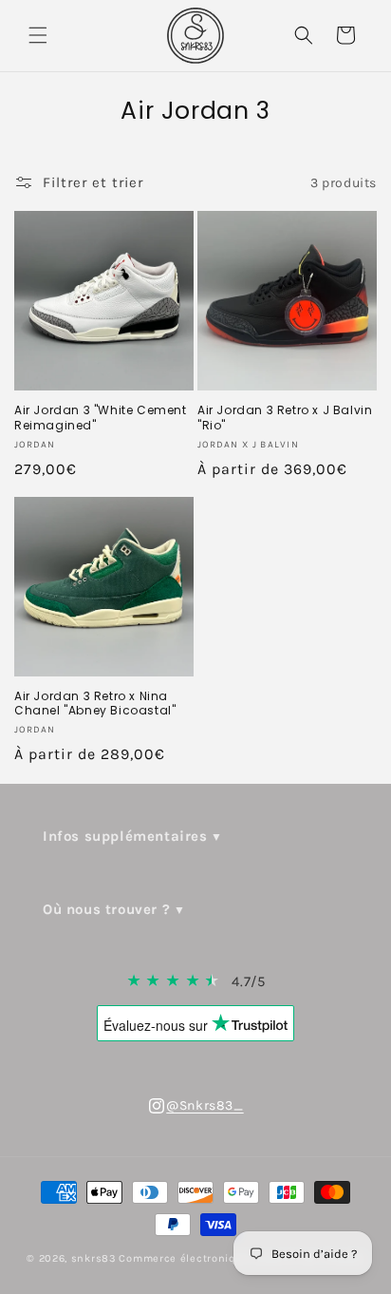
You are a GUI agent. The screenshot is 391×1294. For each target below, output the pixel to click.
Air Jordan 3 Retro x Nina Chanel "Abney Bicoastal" (95, 703)
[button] (38, 35)
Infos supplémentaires (125, 836)
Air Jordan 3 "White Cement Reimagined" (100, 417)
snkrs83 (94, 1258)
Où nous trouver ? (106, 909)
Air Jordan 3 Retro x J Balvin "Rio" (284, 417)
